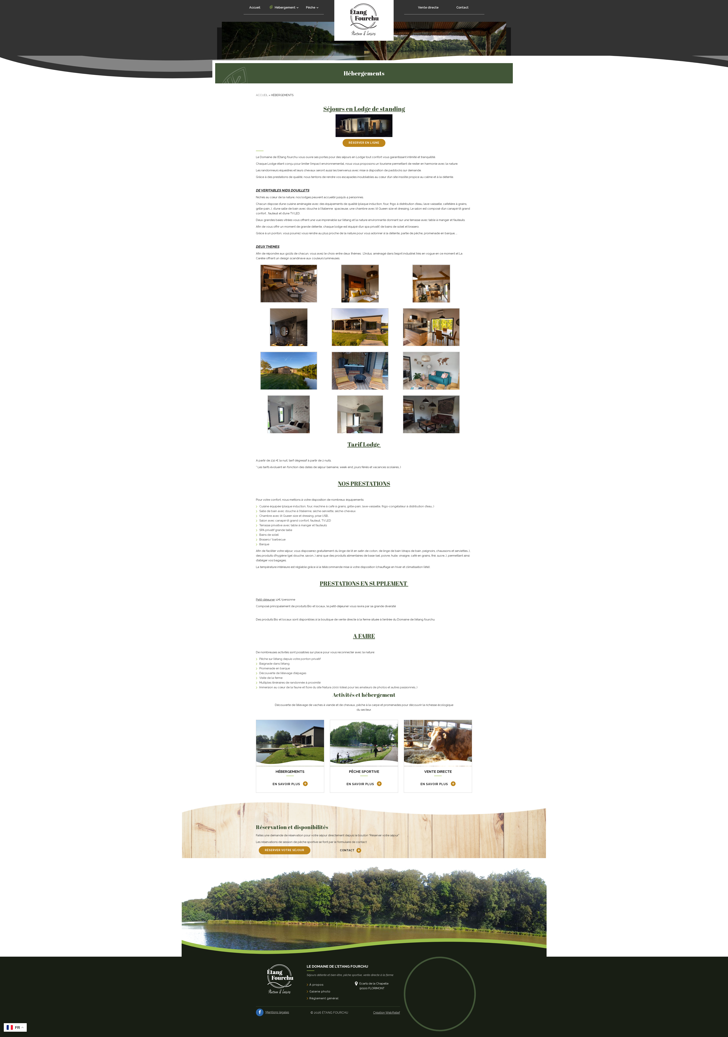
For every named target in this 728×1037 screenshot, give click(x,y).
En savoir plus (287, 784)
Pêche (311, 7)
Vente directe (428, 7)
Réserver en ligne (364, 142)
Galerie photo (319, 991)
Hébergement (285, 7)
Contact (462, 7)
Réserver (284, 850)
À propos (316, 984)
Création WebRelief (386, 1012)
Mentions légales (277, 1012)
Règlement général (324, 998)
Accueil (254, 7)
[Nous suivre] (260, 1012)
